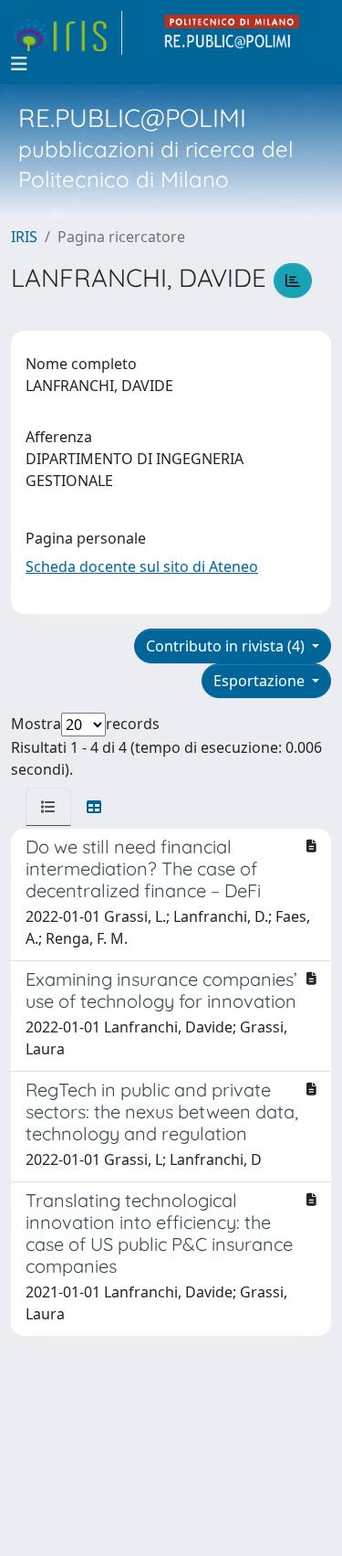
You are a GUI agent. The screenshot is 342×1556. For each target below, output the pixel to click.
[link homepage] (66, 33)
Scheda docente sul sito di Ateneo (142, 566)
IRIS (24, 237)
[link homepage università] (232, 33)
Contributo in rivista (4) (227, 646)
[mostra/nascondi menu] (19, 64)
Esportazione (260, 681)
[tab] (48, 807)
